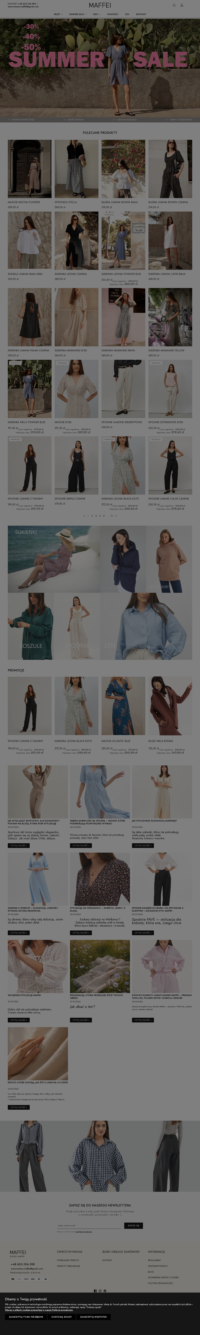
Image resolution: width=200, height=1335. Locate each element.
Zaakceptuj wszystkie (93, 1316)
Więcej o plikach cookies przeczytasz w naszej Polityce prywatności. (39, 1310)
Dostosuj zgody (62, 1316)
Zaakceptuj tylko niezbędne (26, 1316)
